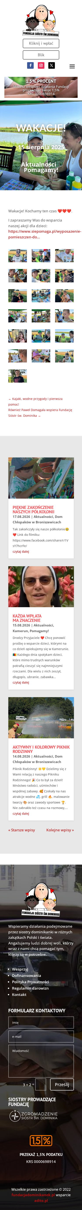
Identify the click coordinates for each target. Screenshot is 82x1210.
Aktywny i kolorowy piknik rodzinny (41, 749)
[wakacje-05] (41, 276)
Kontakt (19, 994)
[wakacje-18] (64, 356)
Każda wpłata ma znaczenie (27, 618)
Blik (41, 54)
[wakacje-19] (17, 377)
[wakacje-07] (17, 296)
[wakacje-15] (64, 336)
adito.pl (41, 1200)
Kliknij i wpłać (41, 43)
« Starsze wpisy (21, 829)
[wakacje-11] (41, 316)
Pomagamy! (41, 170)
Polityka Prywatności (30, 981)
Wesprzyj (20, 969)
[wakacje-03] (64, 256)
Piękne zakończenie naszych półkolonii (33, 510)
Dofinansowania (26, 975)
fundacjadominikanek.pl (33, 1194)
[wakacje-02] (41, 256)
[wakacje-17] (41, 356)
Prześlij (62, 1084)
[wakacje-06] (64, 276)
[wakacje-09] (64, 296)
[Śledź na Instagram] (41, 65)
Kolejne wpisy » (60, 829)
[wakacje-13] (17, 336)
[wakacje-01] (17, 256)
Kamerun (20, 631)
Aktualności (38, 164)
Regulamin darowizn (30, 988)
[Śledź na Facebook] (30, 65)
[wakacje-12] (64, 316)
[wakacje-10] (17, 316)
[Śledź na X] (51, 65)
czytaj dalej (21, 551)
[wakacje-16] (17, 356)
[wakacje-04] (17, 276)
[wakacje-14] (41, 336)
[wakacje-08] (41, 296)
